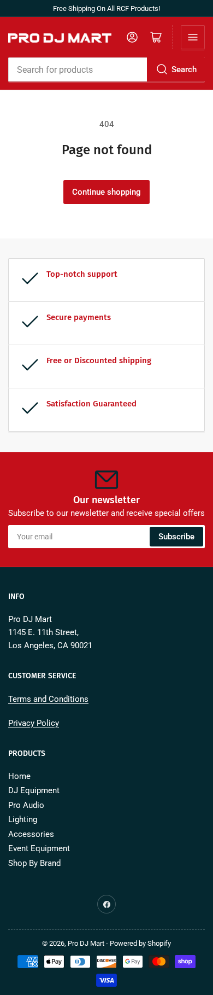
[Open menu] (193, 37)
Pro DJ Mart (86, 943)
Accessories (31, 834)
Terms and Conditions (48, 699)
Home (19, 776)
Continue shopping (106, 192)
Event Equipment (39, 848)
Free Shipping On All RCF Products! (106, 8)
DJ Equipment (34, 790)
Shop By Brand (34, 863)
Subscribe (176, 537)
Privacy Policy (33, 723)
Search (184, 69)
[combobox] (106, 69)
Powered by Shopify (140, 943)
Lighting (22, 819)
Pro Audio (26, 805)
